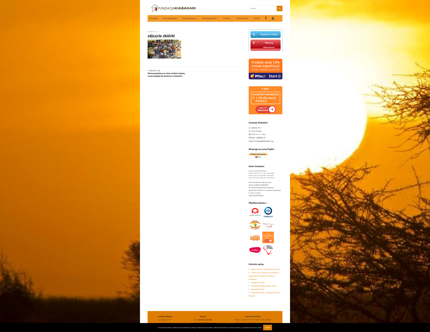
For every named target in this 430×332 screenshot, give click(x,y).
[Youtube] (273, 18)
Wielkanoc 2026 (258, 282)
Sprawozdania (242, 18)
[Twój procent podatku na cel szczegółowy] (265, 113)
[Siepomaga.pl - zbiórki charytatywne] (265, 51)
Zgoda (267, 327)
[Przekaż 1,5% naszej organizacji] (265, 78)
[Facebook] (266, 18)
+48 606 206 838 (204, 319)
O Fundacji (153, 18)
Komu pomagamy (170, 18)
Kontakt (257, 18)
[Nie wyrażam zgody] (427, 327)
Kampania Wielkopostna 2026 (263, 285)
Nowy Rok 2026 (257, 289)
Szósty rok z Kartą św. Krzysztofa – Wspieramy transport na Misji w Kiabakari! (264, 276)
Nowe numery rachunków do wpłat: (265, 269)
